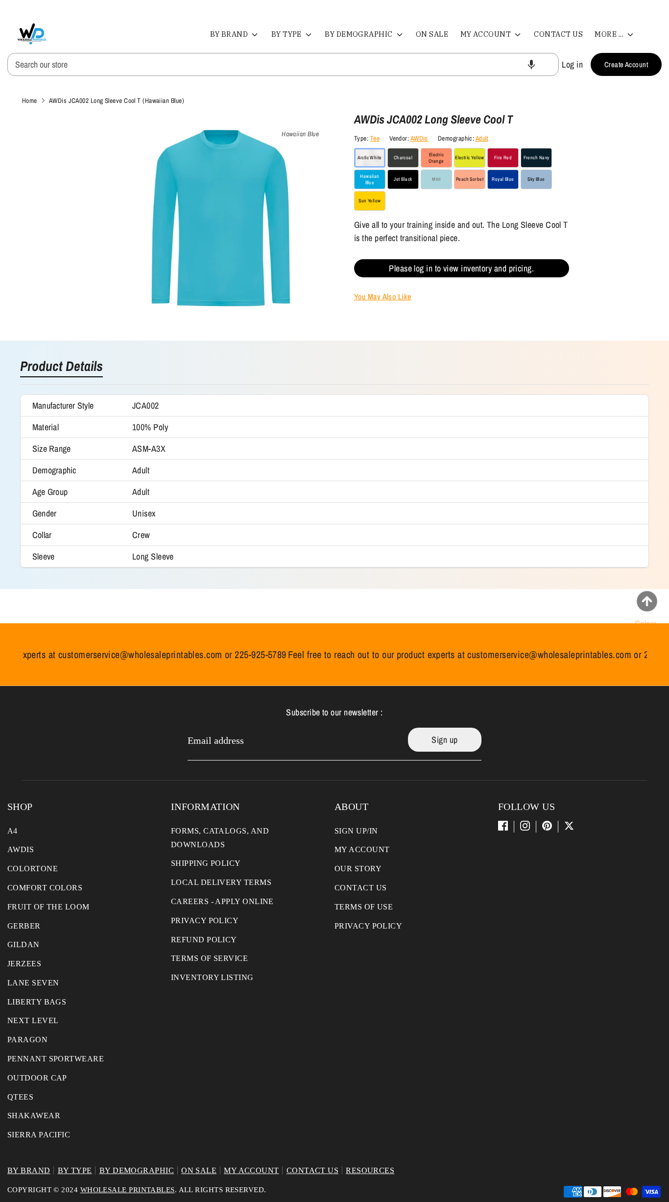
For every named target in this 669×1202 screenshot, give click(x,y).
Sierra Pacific (38, 1134)
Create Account (626, 64)
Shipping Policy (206, 863)
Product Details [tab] (61, 367)
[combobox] (283, 64)
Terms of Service (209, 958)
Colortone (32, 868)
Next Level (33, 1020)
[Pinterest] (547, 826)
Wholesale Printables (127, 1190)
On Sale (432, 34)
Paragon (27, 1039)
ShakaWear (33, 1115)
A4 (12, 831)
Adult (482, 138)
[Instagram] (525, 826)
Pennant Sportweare (55, 1059)
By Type (287, 34)
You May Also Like (382, 296)
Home (29, 100)
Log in (572, 64)
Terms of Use (363, 907)
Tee (375, 138)
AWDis (419, 138)
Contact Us (558, 34)
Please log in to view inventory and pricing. (461, 268)
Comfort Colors (44, 887)
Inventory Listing (212, 977)
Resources (370, 1170)
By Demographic (359, 34)
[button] (531, 64)
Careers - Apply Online (222, 901)
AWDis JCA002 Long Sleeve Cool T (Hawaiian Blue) (116, 100)
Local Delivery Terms (221, 882)
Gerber (24, 926)
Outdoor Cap (37, 1078)
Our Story (358, 868)
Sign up (444, 740)
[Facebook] (503, 826)
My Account (486, 34)
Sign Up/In (356, 831)
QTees (20, 1097)
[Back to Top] (647, 601)
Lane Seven (33, 983)
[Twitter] (569, 826)
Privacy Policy (205, 920)
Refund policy (204, 939)
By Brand (230, 34)
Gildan (23, 944)
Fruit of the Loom (48, 907)
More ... (610, 34)
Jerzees (24, 963)
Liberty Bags (36, 1002)
